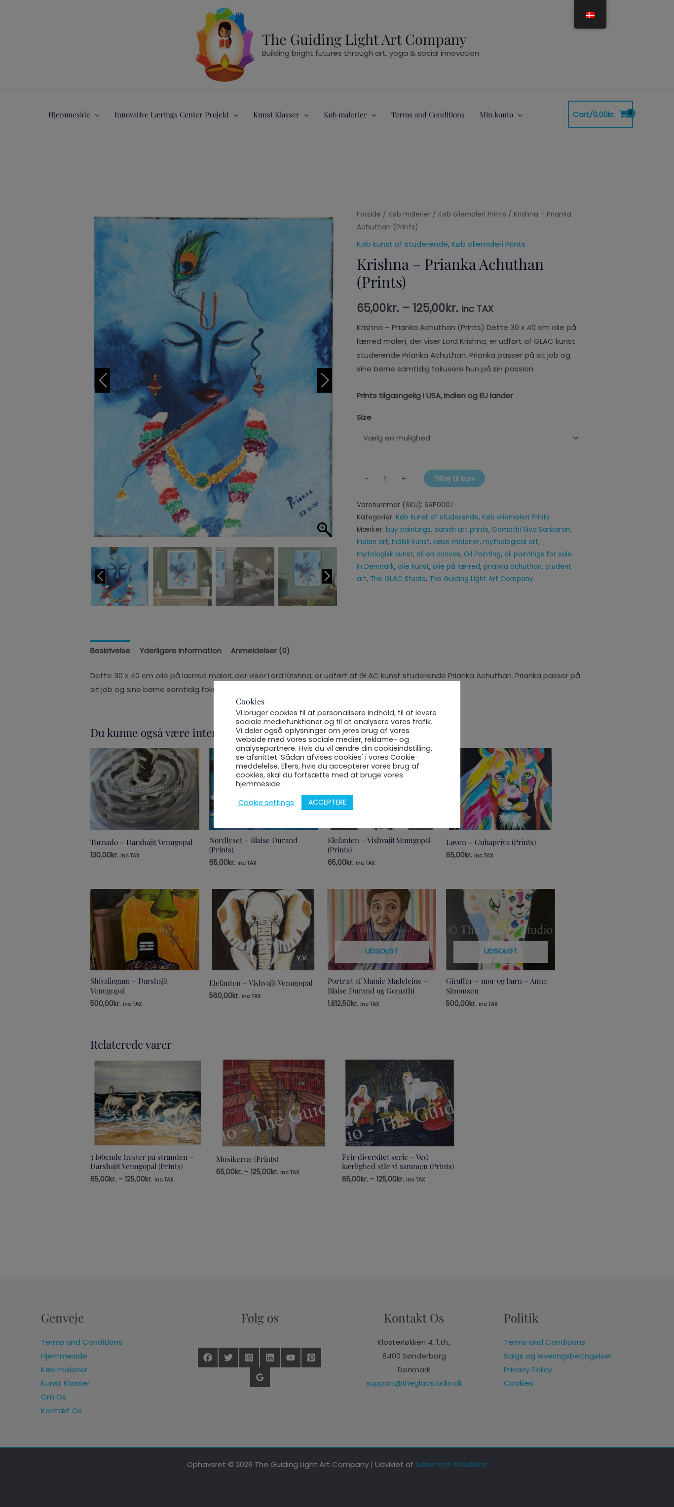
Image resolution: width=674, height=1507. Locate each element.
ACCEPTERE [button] (327, 802)
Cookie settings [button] (266, 802)
